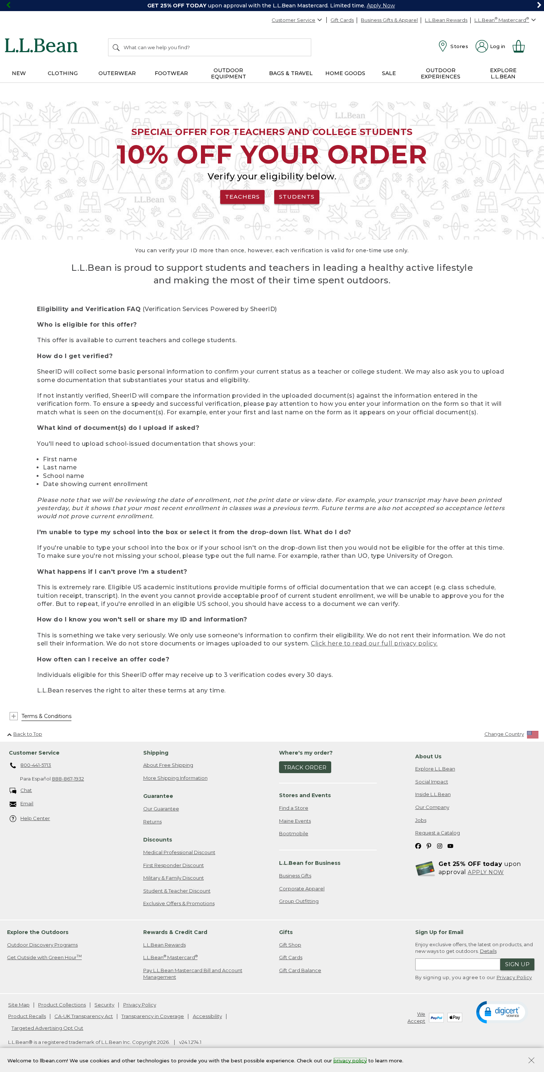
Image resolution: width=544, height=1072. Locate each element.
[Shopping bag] (522, 46)
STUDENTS (297, 196)
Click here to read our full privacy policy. (374, 643)
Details (488, 951)
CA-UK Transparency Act (83, 1016)
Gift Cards (342, 20)
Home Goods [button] (345, 73)
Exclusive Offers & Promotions (179, 903)
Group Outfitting (299, 901)
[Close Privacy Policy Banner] (531, 1061)
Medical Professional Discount (179, 852)
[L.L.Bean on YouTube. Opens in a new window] (450, 845)
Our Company (432, 807)
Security (104, 1005)
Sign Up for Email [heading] (439, 932)
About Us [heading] (428, 756)
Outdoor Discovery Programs (42, 945)
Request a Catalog (437, 833)
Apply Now (381, 5)
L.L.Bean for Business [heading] (309, 863)
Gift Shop (290, 945)
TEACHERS (242, 196)
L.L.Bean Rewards (446, 20)
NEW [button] (19, 73)
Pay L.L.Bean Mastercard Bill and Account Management (192, 973)
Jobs (420, 820)
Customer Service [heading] (34, 752)
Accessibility (207, 1016)
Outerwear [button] (117, 73)
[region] (272, 5)
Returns (152, 822)
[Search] (116, 47)
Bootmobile (293, 833)
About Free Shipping (168, 765)
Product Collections (62, 1005)
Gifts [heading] (286, 932)
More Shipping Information (175, 778)
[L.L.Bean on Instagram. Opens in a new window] (440, 845)
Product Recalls (27, 1016)
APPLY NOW (486, 872)
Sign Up (517, 964)
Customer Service (293, 20)
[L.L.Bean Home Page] (43, 46)
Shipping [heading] (155, 752)
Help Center (35, 818)
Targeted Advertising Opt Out (47, 1028)
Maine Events (295, 821)
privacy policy (350, 1060)
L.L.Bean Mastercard (170, 957)
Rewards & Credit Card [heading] (175, 932)
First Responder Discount (173, 865)
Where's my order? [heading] (306, 752)
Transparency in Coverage (152, 1016)
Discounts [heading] (157, 839)
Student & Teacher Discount (177, 891)
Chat (26, 790)
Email (26, 803)
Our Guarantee (161, 809)
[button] (502, 1011)
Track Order (305, 767)
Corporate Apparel (302, 888)
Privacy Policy (514, 977)
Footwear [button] (171, 73)
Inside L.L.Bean (433, 794)
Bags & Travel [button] (291, 73)
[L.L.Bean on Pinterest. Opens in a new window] (429, 845)
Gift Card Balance (300, 970)
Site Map (19, 1005)
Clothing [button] (63, 73)
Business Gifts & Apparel (389, 20)
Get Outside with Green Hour (44, 957)
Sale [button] (389, 73)
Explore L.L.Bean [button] (503, 73)
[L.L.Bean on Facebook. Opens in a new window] (418, 845)
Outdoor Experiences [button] (440, 73)
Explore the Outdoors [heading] (37, 932)
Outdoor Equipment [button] (228, 73)
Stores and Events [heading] (305, 795)
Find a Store (293, 808)
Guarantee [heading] (158, 796)
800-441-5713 (35, 765)
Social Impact (431, 782)
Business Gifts (295, 876)
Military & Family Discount (173, 878)
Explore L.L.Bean (435, 769)
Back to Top (27, 734)
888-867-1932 (68, 779)
